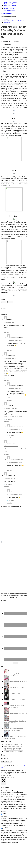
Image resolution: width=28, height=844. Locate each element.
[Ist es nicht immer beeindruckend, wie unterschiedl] (4, 763)
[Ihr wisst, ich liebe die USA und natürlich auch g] (7, 763)
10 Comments (15, 41)
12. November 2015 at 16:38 (14, 462)
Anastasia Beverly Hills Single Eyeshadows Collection (15, 722)
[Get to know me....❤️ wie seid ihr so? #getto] (15, 763)
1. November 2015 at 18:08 (11, 446)
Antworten (6, 332)
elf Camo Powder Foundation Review (13, 750)
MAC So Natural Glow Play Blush (12, 748)
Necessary (5, 815)
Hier (23, 130)
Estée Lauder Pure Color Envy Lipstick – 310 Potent (15, 737)
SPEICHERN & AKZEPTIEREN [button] (9, 842)
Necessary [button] (3, 813)
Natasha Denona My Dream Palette (13, 745)
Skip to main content (9, 4)
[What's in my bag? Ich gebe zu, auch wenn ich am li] (18, 763)
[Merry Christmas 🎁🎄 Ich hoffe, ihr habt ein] (26, 763)
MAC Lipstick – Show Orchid (17, 699)
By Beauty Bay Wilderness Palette (13, 746)
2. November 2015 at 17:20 (11, 478)
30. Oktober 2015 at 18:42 (10, 358)
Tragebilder (4, 185)
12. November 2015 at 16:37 (14, 388)
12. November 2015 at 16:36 (14, 340)
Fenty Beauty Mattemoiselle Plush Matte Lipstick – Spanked (14, 729)
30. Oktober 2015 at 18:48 (10, 408)
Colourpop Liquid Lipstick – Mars (18, 681)
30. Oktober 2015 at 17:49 (10, 322)
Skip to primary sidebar (10, 5)
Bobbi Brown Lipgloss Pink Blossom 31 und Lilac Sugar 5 (14, 706)
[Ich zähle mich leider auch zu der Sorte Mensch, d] (10, 763)
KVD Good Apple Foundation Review (13, 751)
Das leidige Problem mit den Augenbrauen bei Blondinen (14, 674)
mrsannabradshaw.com (6, 13)
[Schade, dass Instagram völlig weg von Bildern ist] (23, 763)
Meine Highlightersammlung (16, 687)
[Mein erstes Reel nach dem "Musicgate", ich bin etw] (12, 763)
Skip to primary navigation (10, 2)
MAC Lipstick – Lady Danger (17, 693)
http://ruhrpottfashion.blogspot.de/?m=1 (14, 416)
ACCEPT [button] (9, 775)
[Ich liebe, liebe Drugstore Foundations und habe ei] (2, 763)
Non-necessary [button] (5, 827)
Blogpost (6, 238)
